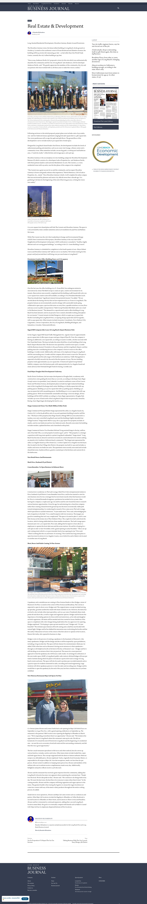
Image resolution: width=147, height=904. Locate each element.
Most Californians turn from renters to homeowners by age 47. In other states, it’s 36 (105, 75)
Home (29, 3)
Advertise (64, 3)
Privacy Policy (31, 885)
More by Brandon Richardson (43, 830)
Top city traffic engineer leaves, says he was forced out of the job (105, 45)
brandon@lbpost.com (41, 822)
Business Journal (55, 885)
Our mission (31, 883)
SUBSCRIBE (102, 881)
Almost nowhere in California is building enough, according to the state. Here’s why (104, 67)
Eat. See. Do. (54, 883)
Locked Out (81, 882)
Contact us (30, 888)
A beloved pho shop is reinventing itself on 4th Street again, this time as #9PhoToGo (105, 52)
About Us (77, 3)
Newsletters (56, 3)
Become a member (32, 890)
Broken (83, 886)
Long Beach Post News (46, 3)
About (29, 881)
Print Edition (36, 3)
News (29, 20)
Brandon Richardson (39, 32)
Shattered (83, 890)
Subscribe (70, 3)
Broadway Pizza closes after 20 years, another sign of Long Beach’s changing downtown (105, 60)
